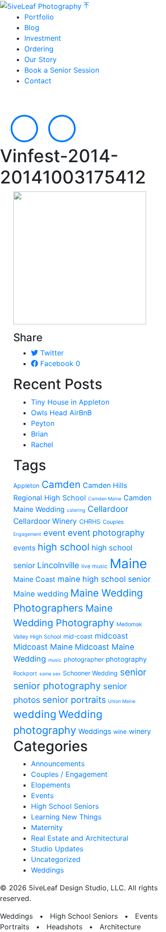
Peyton (42, 423)
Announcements (58, 763)
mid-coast (78, 636)
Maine (128, 563)
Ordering (39, 48)
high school (63, 547)
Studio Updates (57, 848)
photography (126, 659)
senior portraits (74, 699)
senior (133, 672)
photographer (84, 659)
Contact (37, 80)
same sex (50, 674)
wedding (34, 714)
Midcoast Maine (43, 646)
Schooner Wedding (90, 673)
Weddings (94, 731)
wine (120, 731)
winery (140, 731)
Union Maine (121, 701)
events (24, 547)
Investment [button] (42, 38)
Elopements (50, 784)
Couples (113, 522)
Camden (61, 484)
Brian (39, 433)
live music (94, 566)
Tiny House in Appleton (70, 402)
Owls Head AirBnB (61, 412)
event (54, 533)
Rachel (42, 444)
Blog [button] (31, 27)
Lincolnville (58, 565)
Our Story (40, 59)
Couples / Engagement (69, 774)
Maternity (47, 827)
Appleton (26, 485)
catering (76, 510)
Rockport (25, 673)
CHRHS (89, 521)
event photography (106, 532)
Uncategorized (56, 859)
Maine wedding (40, 593)
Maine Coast (34, 579)
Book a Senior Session (61, 70)
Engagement (27, 534)
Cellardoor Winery (45, 521)
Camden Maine (104, 499)
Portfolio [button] (39, 16)
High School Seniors (65, 806)
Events (42, 795)
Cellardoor (108, 509)
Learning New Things (66, 816)
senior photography (57, 685)
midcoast (111, 635)
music (55, 660)
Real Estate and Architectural (79, 838)
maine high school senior (104, 579)
